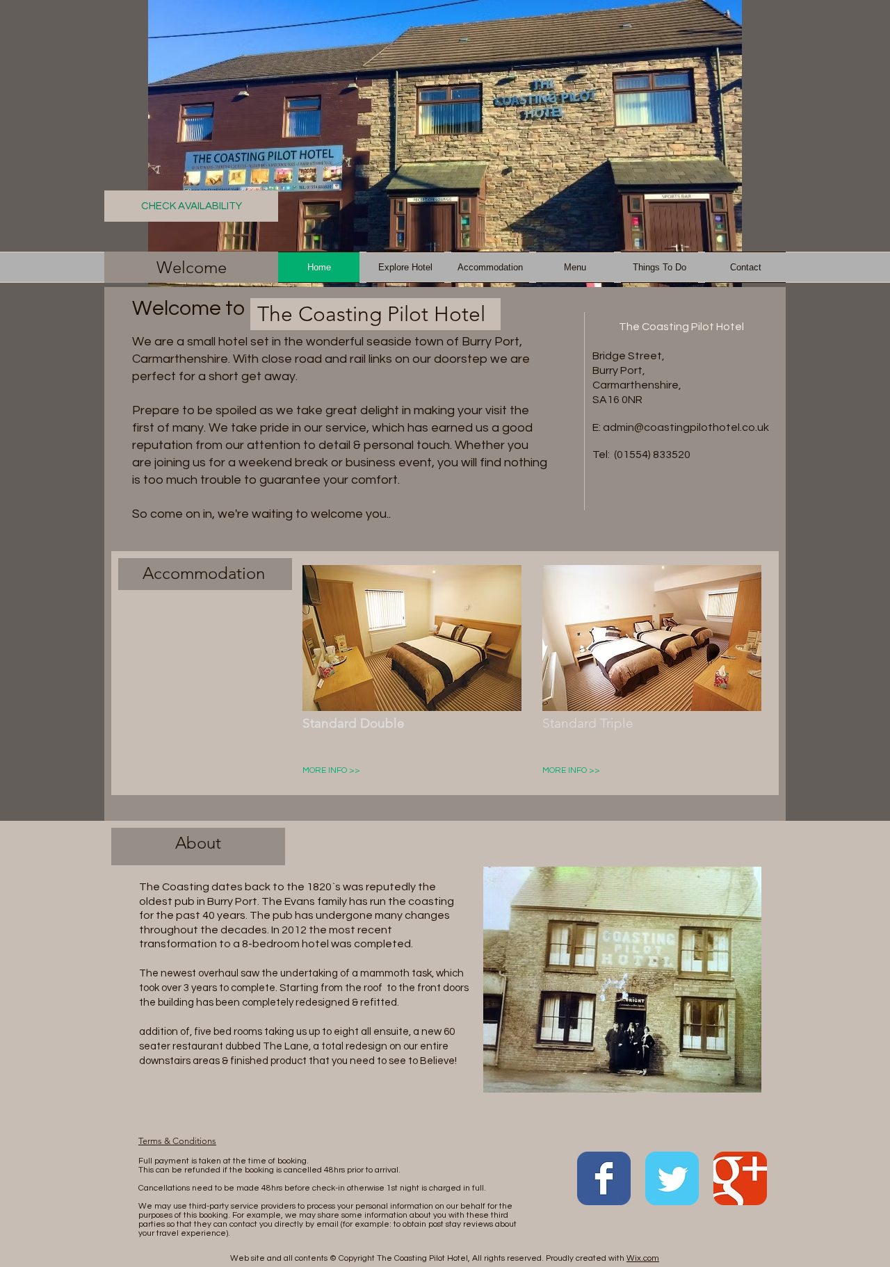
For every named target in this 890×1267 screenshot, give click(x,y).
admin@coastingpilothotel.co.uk (686, 427)
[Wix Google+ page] (740, 1178)
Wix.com (642, 1258)
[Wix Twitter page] (672, 1178)
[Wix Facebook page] (604, 1178)
